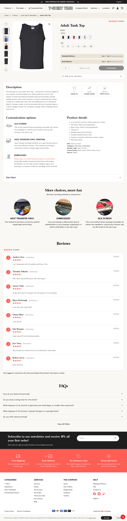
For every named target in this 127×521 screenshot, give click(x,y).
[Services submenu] (98, 8)
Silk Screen (20, 124)
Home (7, 15)
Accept (106, 518)
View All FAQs (63, 424)
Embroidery (20, 155)
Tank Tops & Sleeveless (29, 15)
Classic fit (74, 94)
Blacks (79, 150)
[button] (49, 24)
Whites (89, 150)
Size (62, 43)
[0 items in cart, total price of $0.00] (122, 8)
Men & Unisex (82, 148)
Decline (119, 518)
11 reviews (120, 21)
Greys (98, 150)
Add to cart (84, 68)
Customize (111, 68)
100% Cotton (104, 94)
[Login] (117, 8)
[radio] (63, 37)
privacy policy (92, 518)
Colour (63, 33)
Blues (84, 150)
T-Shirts (14, 15)
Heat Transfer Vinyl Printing (29, 139)
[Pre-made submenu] (25, 8)
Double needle (89, 94)
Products (7, 8)
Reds (94, 150)
